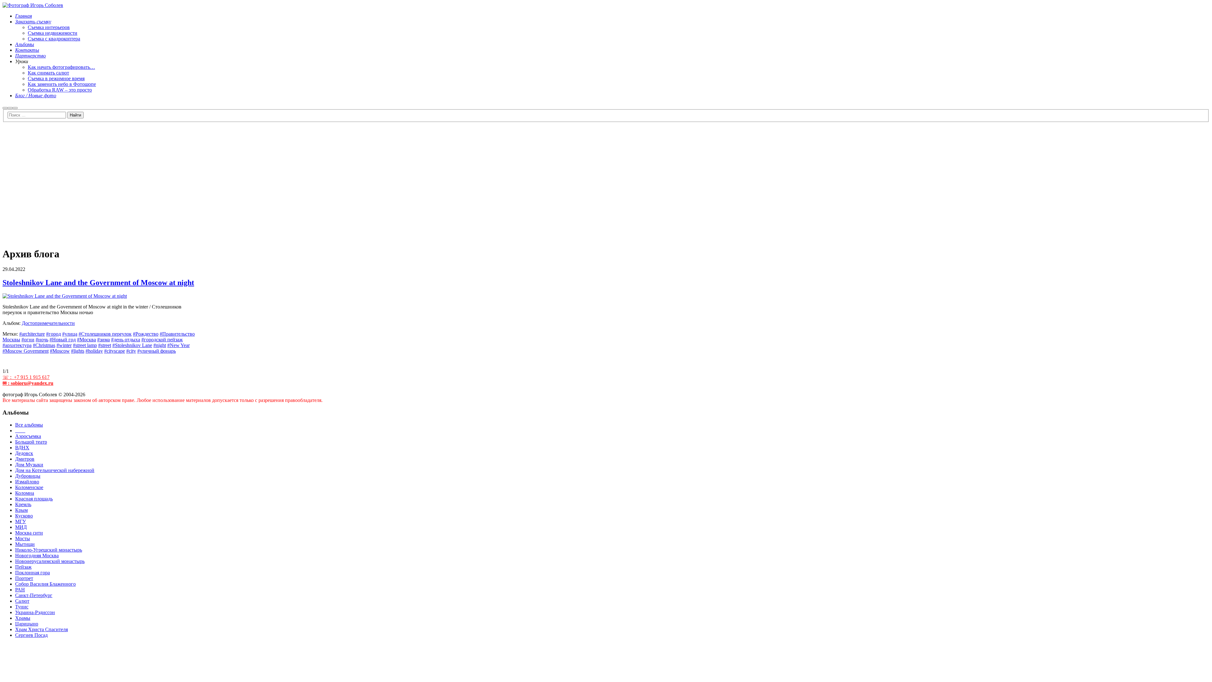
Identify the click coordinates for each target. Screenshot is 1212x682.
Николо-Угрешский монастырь (48, 550)
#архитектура (17, 345)
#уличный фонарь (156, 351)
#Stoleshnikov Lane (132, 345)
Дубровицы (27, 476)
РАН (20, 589)
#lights (77, 351)
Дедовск (24, 453)
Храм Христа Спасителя (41, 629)
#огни (27, 339)
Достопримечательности (48, 323)
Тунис (21, 606)
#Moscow (60, 351)
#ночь (42, 339)
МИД (21, 527)
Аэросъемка (28, 436)
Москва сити (29, 532)
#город (53, 334)
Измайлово (27, 481)
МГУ (20, 521)
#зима (103, 339)
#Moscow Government (26, 351)
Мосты (22, 538)
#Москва (86, 339)
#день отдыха (125, 339)
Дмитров (24, 459)
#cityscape (114, 351)
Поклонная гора (32, 572)
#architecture (32, 334)
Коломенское (29, 487)
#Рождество (145, 334)
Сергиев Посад (31, 635)
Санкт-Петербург (33, 595)
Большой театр (31, 442)
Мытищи (25, 544)
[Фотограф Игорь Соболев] (33, 5)
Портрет (24, 578)
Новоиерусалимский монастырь (50, 561)
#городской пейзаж (162, 339)
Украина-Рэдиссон (35, 612)
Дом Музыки (29, 464)
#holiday (94, 351)
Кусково (24, 515)
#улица (69, 334)
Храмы (22, 618)
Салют (22, 601)
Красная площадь (34, 498)
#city (131, 351)
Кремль (23, 504)
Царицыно (26, 623)
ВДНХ (22, 447)
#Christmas (44, 345)
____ (20, 430)
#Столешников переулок (105, 334)
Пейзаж (23, 567)
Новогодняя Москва (37, 555)
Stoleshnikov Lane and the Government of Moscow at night (98, 282)
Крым (21, 510)
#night (159, 345)
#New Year (178, 345)
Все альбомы (29, 425)
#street (104, 345)
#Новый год (63, 339)
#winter (64, 345)
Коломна (24, 493)
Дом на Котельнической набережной (54, 470)
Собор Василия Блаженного (45, 584)
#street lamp (85, 345)
